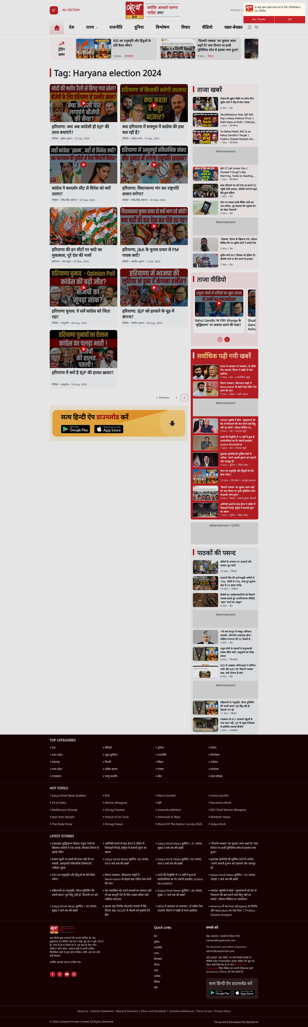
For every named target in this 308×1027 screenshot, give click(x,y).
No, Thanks (259, 19)
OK (290, 19)
